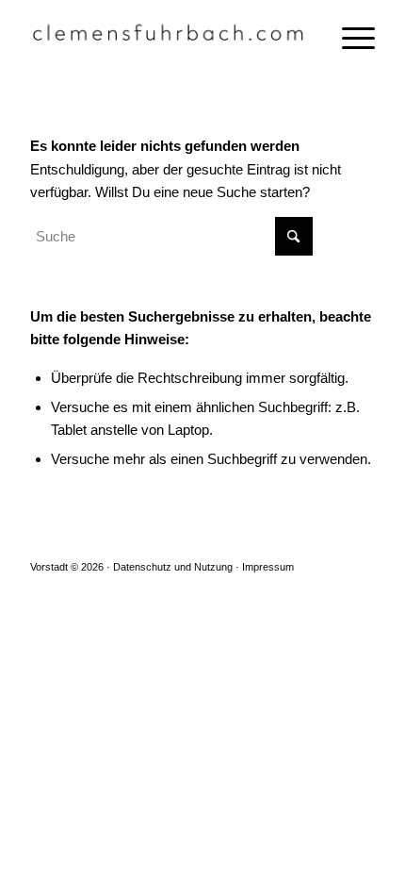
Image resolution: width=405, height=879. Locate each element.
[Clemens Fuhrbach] (167, 37)
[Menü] (349, 37)
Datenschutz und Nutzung (173, 566)
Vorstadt (49, 566)
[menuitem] (349, 37)
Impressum (268, 566)
